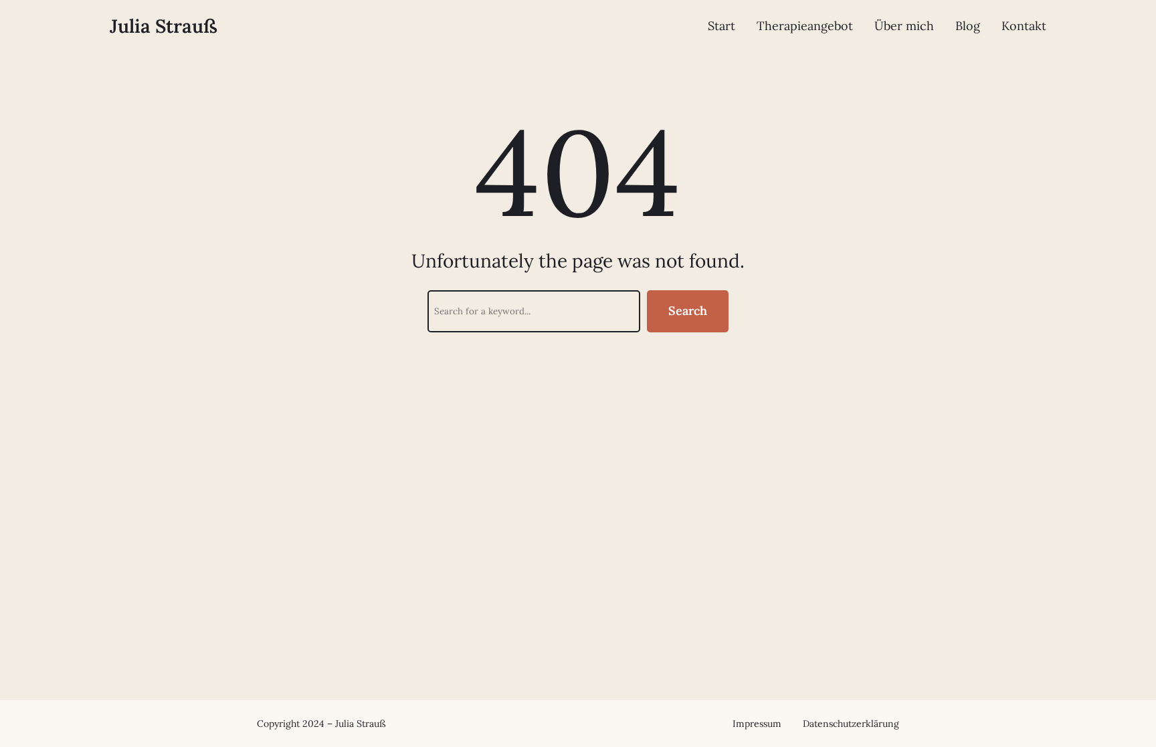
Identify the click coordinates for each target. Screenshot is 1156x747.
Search (687, 310)
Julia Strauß (163, 26)
